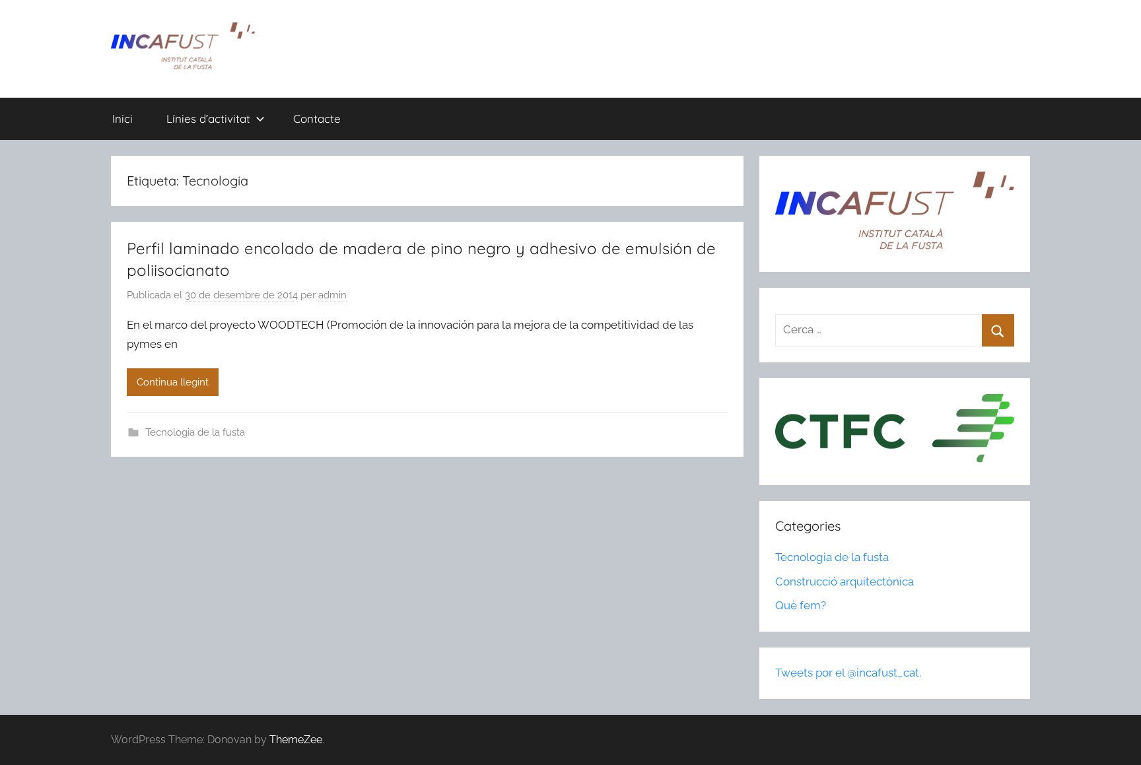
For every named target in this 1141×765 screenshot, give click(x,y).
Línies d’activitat (208, 118)
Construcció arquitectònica (844, 581)
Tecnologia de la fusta (195, 432)
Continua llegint (173, 382)
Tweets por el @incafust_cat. (848, 672)
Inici (122, 118)
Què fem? (800, 605)
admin (332, 295)
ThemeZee (295, 739)
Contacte (317, 118)
